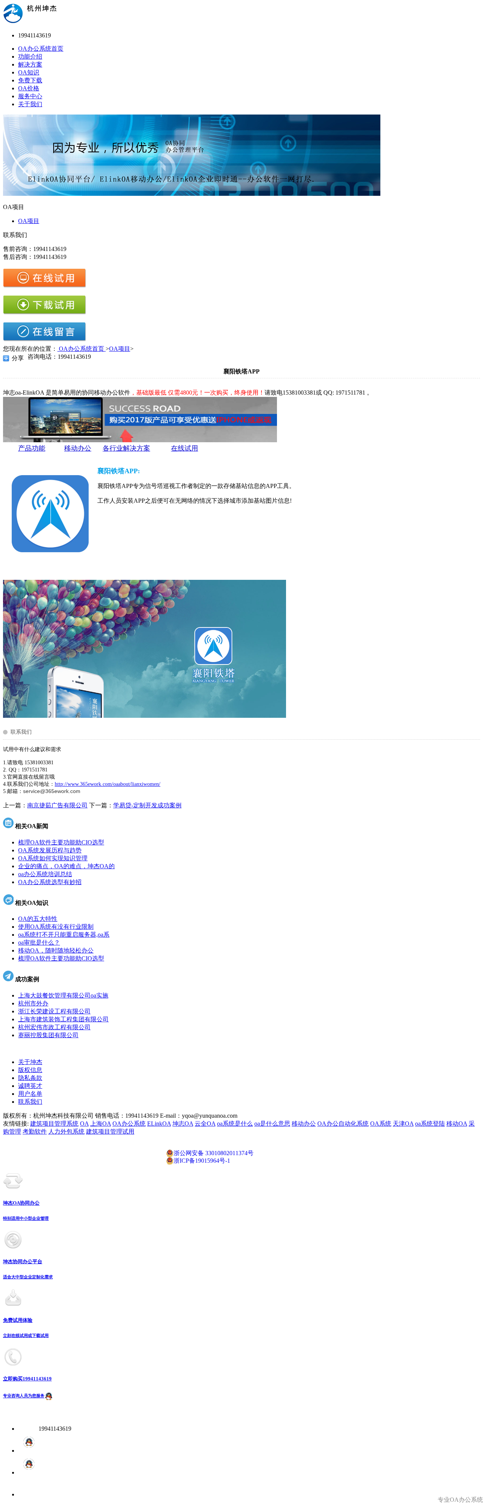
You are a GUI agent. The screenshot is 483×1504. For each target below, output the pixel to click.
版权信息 (30, 1070)
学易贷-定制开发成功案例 (147, 805)
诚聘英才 (30, 1086)
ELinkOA (159, 1123)
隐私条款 (30, 1078)
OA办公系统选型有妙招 (50, 882)
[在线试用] (44, 286)
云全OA (205, 1123)
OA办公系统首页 (40, 48)
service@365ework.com (51, 791)
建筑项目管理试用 (110, 1131)
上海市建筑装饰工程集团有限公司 (63, 1019)
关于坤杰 (30, 1062)
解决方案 (30, 64)
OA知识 (28, 72)
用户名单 (30, 1093)
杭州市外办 (33, 1003)
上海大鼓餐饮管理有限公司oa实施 (63, 995)
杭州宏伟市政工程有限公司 (54, 1027)
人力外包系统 (66, 1131)
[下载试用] (44, 313)
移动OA (456, 1123)
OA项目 (28, 221)
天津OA (403, 1123)
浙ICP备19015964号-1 (202, 1160)
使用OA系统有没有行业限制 (56, 926)
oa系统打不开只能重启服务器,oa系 (63, 934)
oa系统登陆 (430, 1123)
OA (84, 1123)
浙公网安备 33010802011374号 (214, 1153)
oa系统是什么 (235, 1123)
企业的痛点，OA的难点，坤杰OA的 (66, 866)
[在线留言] (44, 339)
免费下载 (30, 80)
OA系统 (380, 1123)
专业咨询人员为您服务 (24, 1396)
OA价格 (28, 88)
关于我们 (30, 104)
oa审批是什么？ (39, 942)
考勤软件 (35, 1131)
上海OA (100, 1123)
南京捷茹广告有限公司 (57, 805)
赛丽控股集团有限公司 (48, 1035)
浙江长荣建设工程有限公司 (54, 1011)
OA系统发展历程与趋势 (50, 850)
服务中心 (30, 96)
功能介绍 (30, 56)
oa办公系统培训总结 (45, 874)
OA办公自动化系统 (343, 1123)
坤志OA (182, 1123)
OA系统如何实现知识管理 (53, 858)
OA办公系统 (129, 1123)
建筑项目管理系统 (54, 1123)
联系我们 (30, 1101)
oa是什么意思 (272, 1123)
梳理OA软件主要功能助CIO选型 (61, 842)
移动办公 (304, 1123)
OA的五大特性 (37, 918)
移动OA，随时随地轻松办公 (56, 950)
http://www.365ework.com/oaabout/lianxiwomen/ (107, 784)
